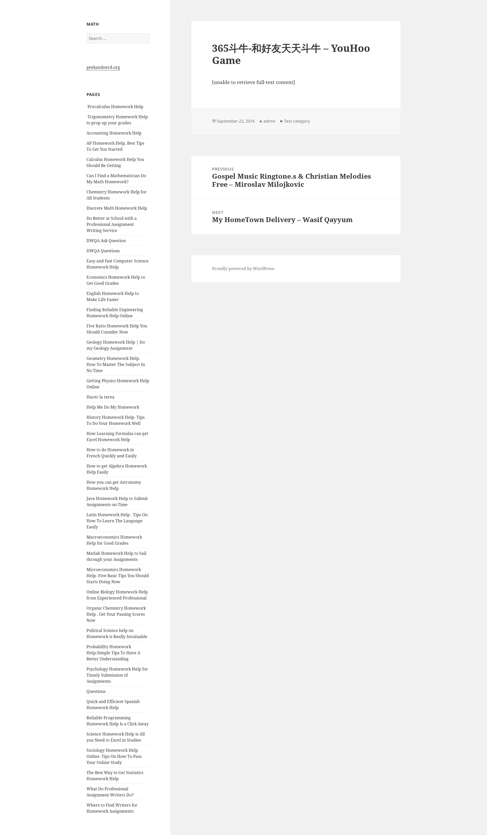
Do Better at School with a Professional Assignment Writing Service (111, 224)
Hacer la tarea (100, 397)
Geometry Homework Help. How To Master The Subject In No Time (115, 364)
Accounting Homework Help (114, 133)
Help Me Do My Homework (112, 407)
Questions (96, 691)
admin (269, 121)
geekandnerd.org (103, 67)
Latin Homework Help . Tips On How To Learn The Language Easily (117, 521)
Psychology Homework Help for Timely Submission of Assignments (117, 675)
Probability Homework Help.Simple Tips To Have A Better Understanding (113, 653)
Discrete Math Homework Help (116, 208)
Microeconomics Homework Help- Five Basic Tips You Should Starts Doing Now (117, 575)
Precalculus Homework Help (114, 106)
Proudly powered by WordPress (243, 268)
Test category (297, 121)
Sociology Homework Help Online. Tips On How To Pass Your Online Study (114, 756)
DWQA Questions (103, 251)
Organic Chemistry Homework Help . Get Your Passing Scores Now (116, 614)
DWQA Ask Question (106, 240)
